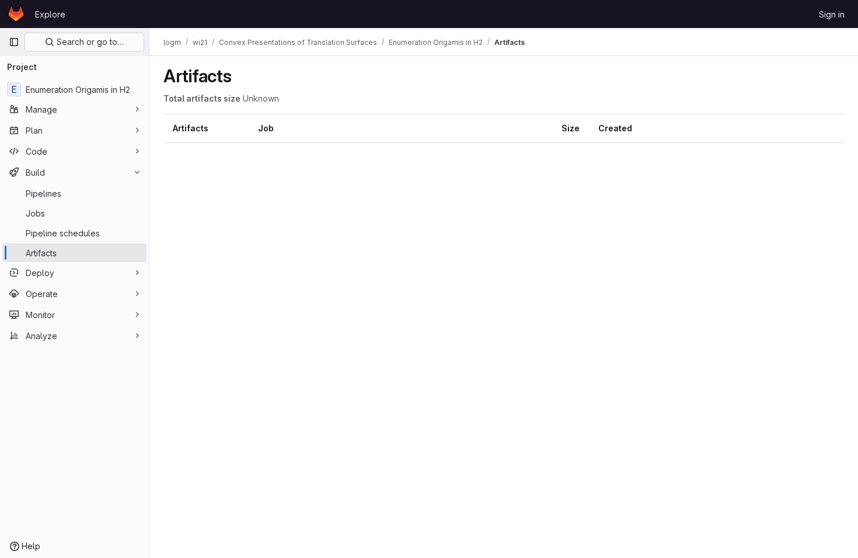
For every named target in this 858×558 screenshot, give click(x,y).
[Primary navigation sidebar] (14, 42)
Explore (50, 14)
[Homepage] (16, 14)
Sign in (832, 14)
